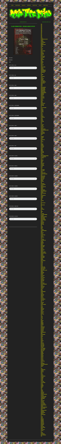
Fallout (42, 154)
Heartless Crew (43, 193)
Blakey (42, 58)
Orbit (42, 289)
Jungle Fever (43, 217)
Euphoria (42, 151)
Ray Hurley (42, 327)
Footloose (42, 170)
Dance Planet (43, 88)
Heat (41, 194)
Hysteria (42, 200)
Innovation (43, 204)
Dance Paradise (43, 87)
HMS (41, 199)
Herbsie (42, 196)
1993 (41, 25)
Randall (42, 322)
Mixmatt (42, 273)
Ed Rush (42, 141)
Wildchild (42, 426)
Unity (42, 409)
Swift (42, 387)
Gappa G (42, 185)
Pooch (42, 306)
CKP (41, 73)
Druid (42, 134)
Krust (42, 228)
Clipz (41, 75)
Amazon (42, 43)
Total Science (43, 403)
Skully (42, 366)
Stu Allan (42, 381)
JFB (41, 210)
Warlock (42, 418)
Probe (42, 310)
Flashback (42, 165)
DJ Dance (42, 111)
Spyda (42, 373)
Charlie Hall (43, 72)
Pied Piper (42, 302)
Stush (42, 383)
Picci (41, 301)
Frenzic (42, 180)
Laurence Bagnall (44, 230)
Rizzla (42, 338)
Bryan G (42, 62)
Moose (42, 274)
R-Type (42, 318)
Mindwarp (42, 272)
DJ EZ (41, 112)
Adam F (42, 40)
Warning (42, 419)
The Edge (42, 395)
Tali (41, 388)
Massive (42, 255)
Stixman (42, 377)
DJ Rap (42, 118)
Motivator (42, 275)
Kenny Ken (42, 224)
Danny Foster (43, 91)
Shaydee (42, 355)
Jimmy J (42, 211)
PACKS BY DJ (23, 5)
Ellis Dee (42, 147)
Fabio (42, 153)
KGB (41, 225)
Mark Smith (42, 249)
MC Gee (42, 262)
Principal (42, 309)
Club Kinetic (43, 76)
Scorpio (42, 347)
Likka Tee (42, 232)
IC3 (41, 201)
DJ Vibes (42, 125)
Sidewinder (42, 363)
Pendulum (42, 294)
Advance (42, 41)
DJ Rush (42, 120)
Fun (41, 182)
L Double (42, 229)
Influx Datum (43, 202)
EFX (41, 142)
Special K (42, 371)
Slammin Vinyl (43, 369)
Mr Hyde (42, 276)
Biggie (42, 55)
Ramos (42, 321)
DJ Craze (42, 110)
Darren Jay (42, 93)
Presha (42, 307)
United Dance (43, 408)
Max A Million (43, 260)
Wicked (42, 425)
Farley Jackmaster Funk (44, 155)
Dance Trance (43, 89)
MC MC (42, 265)
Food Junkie (43, 169)
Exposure (42, 152)
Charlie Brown (43, 70)
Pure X (42, 316)
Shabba (42, 352)
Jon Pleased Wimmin (44, 214)
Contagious (43, 80)
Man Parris (42, 246)
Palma (42, 290)
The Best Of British (44, 394)
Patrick (42, 293)
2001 (41, 33)
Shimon (42, 356)
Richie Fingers (43, 334)
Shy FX (42, 362)
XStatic (42, 430)
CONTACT (40, 5)
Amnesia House (43, 44)
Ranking (42, 323)
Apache (42, 46)
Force (42, 171)
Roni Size (42, 342)
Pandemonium (43, 291)
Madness (42, 242)
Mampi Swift (43, 245)
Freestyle (42, 179)
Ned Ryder (42, 280)
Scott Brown (43, 348)
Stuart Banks (43, 382)
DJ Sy (41, 123)
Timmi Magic (43, 398)
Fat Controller (43, 156)
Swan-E (42, 386)
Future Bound (43, 184)
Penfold (42, 295)
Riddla (42, 336)
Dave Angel (42, 96)
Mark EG (42, 248)
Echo (41, 140)
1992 (41, 24)
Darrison (42, 94)
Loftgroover (43, 234)
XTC (41, 431)
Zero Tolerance (43, 434)
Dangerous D (43, 90)
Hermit (42, 197)
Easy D (42, 138)
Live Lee (42, 233)
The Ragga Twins (43, 396)
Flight (42, 166)
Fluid (41, 167)
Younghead (43, 433)
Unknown (42, 411)
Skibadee (42, 365)
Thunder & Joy (43, 397)
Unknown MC (43, 412)
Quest (42, 317)
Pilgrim (42, 303)
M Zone (42, 241)
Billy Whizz (42, 57)
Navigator (42, 279)
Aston (42, 48)
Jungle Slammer (43, 219)
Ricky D (42, 335)
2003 (41, 35)
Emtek (42, 148)
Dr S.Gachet (43, 132)
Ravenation (43, 326)
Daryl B (42, 95)
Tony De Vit (42, 400)
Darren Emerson (43, 92)
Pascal (42, 292)
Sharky (42, 354)
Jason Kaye (42, 209)
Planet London (43, 304)
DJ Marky (42, 116)
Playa (42, 305)
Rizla (41, 337)
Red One (42, 331)
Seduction (42, 350)
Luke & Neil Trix (43, 240)
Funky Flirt (42, 183)
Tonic (42, 399)
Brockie (42, 61)
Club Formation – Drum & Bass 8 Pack (23, 26)
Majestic (42, 243)
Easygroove (43, 139)
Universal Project (44, 410)
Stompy (42, 378)
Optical (42, 288)
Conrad (42, 79)
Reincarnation (43, 332)
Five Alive (42, 164)
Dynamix (42, 137)
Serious (42, 351)
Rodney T (42, 340)
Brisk (41, 60)
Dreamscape (43, 133)
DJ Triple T (42, 124)
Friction (42, 181)
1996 (41, 28)
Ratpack (42, 324)
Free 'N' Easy (42, 178)
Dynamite (42, 136)
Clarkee (42, 74)
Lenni (41, 231)
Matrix (42, 258)
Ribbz (42, 333)
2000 (41, 32)
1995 (41, 27)
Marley (42, 250)
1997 (41, 29)
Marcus (42, 247)
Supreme (42, 385)
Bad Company (43, 50)
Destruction (43, 103)
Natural (42, 278)
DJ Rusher (42, 121)
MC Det (42, 261)
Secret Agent (43, 349)
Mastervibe (42, 257)
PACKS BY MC (29, 5)
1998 (41, 30)
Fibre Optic (42, 163)
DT (41, 135)
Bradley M (42, 59)
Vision (42, 416)
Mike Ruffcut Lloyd (44, 270)
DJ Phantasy (43, 117)
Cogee (42, 77)
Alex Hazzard (43, 42)
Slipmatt (42, 370)
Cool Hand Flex (43, 81)
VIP (41, 415)
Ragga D (42, 320)
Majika (42, 244)
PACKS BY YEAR (35, 5)
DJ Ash (42, 108)
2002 (41, 34)
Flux (41, 168)
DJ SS (41, 122)
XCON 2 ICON (43, 429)
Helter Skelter (43, 195)
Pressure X (42, 308)
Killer (42, 226)
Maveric (42, 259)
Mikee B (42, 271)
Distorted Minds (43, 107)
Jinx (41, 212)
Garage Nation (43, 186)
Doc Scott (42, 126)
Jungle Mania (43, 218)
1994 (41, 26)
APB (41, 47)
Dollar (42, 127)
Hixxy (42, 198)
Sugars (42, 384)
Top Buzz (42, 401)
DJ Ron (42, 119)
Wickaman (42, 424)
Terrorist (42, 393)
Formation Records (44, 173)
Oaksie (42, 285)
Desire (42, 102)
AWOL (42, 49)
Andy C (42, 45)
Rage (41, 319)
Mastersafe (43, 256)
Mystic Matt (43, 277)
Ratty (42, 325)
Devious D (42, 104)
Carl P (42, 65)
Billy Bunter (43, 56)
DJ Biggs (42, 109)
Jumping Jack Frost (44, 216)
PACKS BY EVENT (17, 5)
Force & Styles (43, 172)
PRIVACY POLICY (45, 5)
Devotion (42, 105)
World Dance (43, 427)
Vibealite (42, 413)
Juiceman (42, 215)
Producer (42, 311)
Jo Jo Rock (42, 213)
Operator (42, 287)
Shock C (42, 357)
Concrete (42, 78)
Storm (42, 379)
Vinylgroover (43, 414)
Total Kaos (43, 402)
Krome (42, 227)
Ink (41, 203)
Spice (41, 372)
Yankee (42, 432)
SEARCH (12, 5)
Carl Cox (42, 64)
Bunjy (42, 63)
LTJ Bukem (42, 239)
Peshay (42, 296)
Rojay (42, 341)
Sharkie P (42, 353)
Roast (42, 339)
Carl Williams (43, 66)
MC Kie (42, 264)
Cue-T (42, 86)
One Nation (43, 286)
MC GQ (42, 263)
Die (41, 106)
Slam (41, 368)
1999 (41, 31)
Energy (42, 149)
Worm (42, 428)
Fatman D (42, 157)
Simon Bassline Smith (44, 364)
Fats (41, 158)
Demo (42, 101)
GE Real (42, 188)
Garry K (42, 187)
